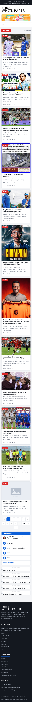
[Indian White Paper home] (13, 9)
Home (9, 1)
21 (28, 523)
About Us (14, 1)
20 (24, 523)
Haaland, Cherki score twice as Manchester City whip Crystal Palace (15, 129)
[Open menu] (3, 25)
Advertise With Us (6, 669)
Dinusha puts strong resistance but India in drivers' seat (15, 502)
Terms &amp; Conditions (8, 675)
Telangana (4, 638)
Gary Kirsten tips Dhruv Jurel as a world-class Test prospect (14, 211)
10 (15, 523)
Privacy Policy (5, 672)
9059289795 (7, 3)
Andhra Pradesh (6, 636)
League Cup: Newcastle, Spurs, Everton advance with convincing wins (16, 358)
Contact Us (21, 1)
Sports (3, 649)
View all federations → (9, 562)
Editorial (3, 641)
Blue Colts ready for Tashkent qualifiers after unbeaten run (13, 467)
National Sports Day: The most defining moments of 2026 (13, 94)
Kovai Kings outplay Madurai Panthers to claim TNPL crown (16, 58)
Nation (3, 633)
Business (3, 644)
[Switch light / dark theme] (28, 3)
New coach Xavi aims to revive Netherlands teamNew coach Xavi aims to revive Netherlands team (16, 321)
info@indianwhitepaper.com (19, 3)
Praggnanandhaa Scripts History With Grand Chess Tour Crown (15, 263)
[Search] (29, 25)
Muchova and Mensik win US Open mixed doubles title (14, 393)
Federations (4, 661)
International (5, 646)
